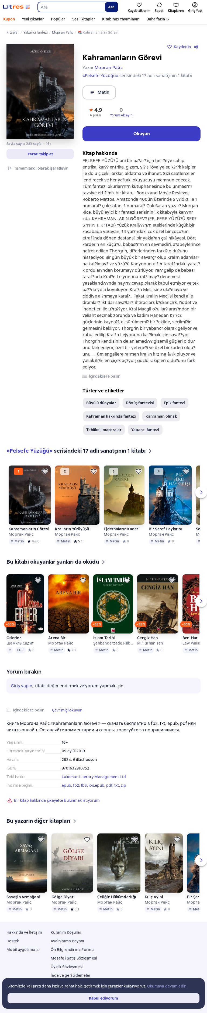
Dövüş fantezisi (140, 402)
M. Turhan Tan (150, 643)
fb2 (76, 785)
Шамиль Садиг (20, 643)
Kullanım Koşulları (66, 932)
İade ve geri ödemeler (71, 975)
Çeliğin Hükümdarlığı (116, 896)
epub (66, 785)
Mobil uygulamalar (23, 949)
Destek (12, 941)
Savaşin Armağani (23, 896)
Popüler (58, 19)
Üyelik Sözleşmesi (66, 966)
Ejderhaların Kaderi (122, 529)
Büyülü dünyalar (101, 402)
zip (123, 785)
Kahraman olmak (161, 416)
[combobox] (71, 7)
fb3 (84, 785)
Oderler (13, 637)
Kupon (9, 19)
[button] (95, 111)
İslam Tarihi (104, 637)
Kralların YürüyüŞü (72, 529)
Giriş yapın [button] (21, 686)
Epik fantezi (174, 402)
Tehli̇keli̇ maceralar (104, 429)
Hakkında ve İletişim (24, 932)
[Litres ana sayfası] (16, 7)
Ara (111, 7)
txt (116, 785)
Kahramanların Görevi (29, 529)
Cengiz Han (147, 637)
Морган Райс (21, 534)
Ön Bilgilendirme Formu (72, 949)
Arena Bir (56, 637)
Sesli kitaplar (83, 19)
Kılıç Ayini (154, 896)
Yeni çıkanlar (33, 19)
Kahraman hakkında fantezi (111, 416)
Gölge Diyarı (63, 896)
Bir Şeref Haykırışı (165, 529)
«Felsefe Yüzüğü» (100, 75)
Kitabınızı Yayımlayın (120, 19)
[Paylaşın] (197, 46)
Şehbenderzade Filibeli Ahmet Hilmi (113, 643)
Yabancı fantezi (145, 429)
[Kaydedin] (45, 471)
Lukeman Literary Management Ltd (94, 776)
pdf (109, 785)
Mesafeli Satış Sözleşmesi (74, 958)
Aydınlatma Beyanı (67, 941)
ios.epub (96, 785)
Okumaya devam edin (167, 986)
